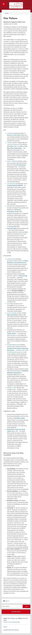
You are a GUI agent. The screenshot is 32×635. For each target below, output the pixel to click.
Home (6, 13)
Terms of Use (7, 622)
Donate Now (16, 612)
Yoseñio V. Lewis (12, 387)
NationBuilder (15, 630)
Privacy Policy (16, 622)
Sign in (7, 601)
